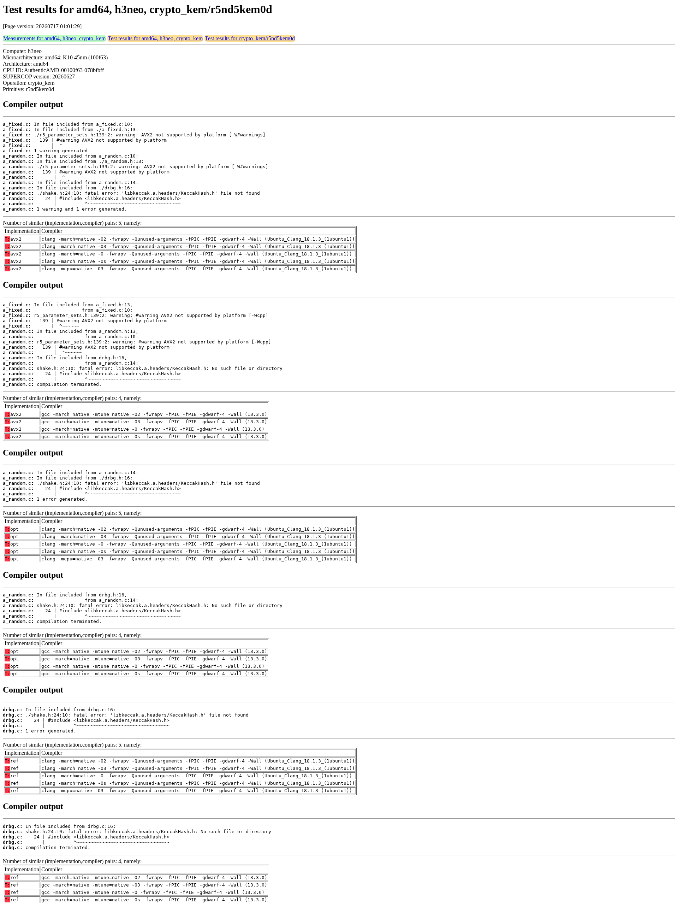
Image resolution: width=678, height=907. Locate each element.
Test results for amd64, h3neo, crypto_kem (155, 38)
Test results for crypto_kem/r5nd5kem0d (250, 38)
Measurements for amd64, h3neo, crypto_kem (54, 38)
